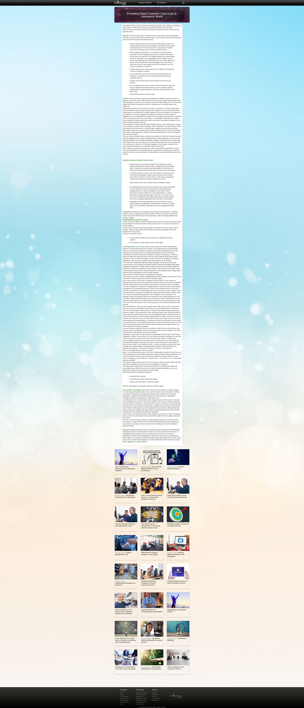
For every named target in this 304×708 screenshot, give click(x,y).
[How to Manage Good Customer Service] (178, 675)
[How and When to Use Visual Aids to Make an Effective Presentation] (126, 618)
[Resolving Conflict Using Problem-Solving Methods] (178, 504)
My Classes (161, 3)
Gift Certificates (124, 702)
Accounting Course (141, 694)
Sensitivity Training (141, 702)
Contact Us (155, 696)
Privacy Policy (155, 700)
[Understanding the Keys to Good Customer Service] (178, 589)
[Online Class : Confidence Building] (178, 647)
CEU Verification (124, 700)
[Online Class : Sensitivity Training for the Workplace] (126, 504)
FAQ (121, 704)
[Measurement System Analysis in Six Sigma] (152, 561)
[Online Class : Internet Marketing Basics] (178, 475)
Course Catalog (124, 696)
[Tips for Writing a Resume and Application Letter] (126, 532)
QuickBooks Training (141, 698)
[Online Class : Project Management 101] (126, 561)
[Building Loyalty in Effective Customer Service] (178, 532)
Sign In (122, 692)
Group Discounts (124, 698)
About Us (154, 692)
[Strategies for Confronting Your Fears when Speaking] (126, 675)
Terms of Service (156, 698)
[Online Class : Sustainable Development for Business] (152, 675)
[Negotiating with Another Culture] (178, 618)
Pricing (122, 694)
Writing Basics (139, 696)
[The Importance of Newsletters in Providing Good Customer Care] (152, 532)
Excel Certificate (140, 704)
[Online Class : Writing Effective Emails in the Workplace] (178, 561)
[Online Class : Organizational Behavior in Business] (126, 589)
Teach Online (155, 694)
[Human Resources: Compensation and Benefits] (152, 618)
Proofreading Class (141, 700)
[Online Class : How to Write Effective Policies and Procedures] (152, 475)
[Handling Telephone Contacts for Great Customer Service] (152, 589)
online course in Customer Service (159, 182)
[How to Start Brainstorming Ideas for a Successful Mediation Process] (152, 504)
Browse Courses (145, 3)
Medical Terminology (141, 692)
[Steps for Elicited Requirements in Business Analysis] (126, 475)
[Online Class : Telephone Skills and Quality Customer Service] (152, 647)
